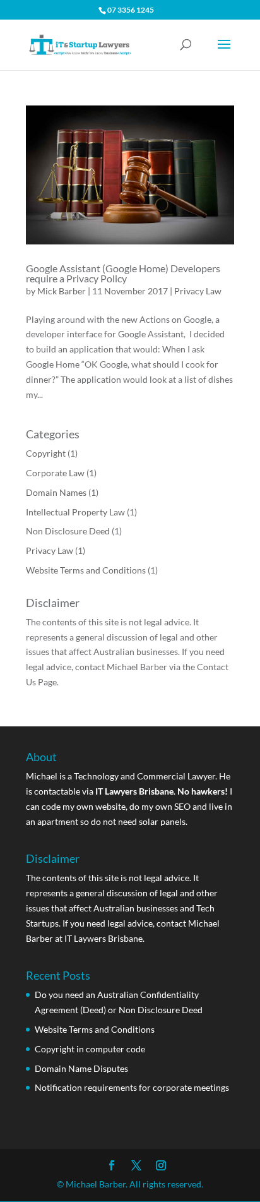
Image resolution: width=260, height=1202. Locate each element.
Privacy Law (198, 290)
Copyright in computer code (90, 1048)
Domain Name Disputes (81, 1068)
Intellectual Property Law (75, 512)
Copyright (46, 453)
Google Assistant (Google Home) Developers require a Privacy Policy (123, 273)
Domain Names (56, 492)
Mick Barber (61, 290)
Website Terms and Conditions (86, 570)
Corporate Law (55, 472)
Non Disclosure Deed (68, 531)
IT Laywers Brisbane (103, 938)
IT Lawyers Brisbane (134, 791)
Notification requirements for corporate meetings (132, 1087)
